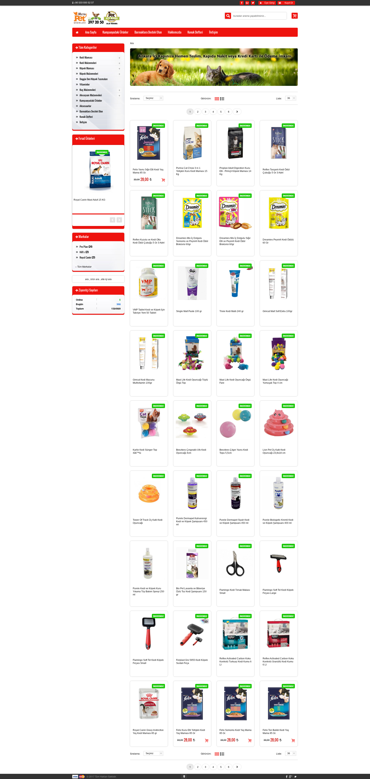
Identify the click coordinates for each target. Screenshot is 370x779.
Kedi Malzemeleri (88, 63)
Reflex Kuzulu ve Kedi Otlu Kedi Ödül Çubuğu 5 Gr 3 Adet (148, 241)
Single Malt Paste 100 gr (189, 311)
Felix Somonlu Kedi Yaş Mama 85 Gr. (235, 732)
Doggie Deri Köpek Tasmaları (94, 79)
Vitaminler (85, 84)
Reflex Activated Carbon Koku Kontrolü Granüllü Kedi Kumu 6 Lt (278, 661)
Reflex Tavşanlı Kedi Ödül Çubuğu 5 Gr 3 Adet (276, 171)
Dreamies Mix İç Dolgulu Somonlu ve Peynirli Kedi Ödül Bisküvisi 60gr (192, 241)
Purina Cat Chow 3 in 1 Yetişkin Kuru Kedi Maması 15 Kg (191, 171)
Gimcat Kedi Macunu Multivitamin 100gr (144, 381)
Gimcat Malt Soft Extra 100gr (277, 311)
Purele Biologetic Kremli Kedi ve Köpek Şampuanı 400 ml (278, 521)
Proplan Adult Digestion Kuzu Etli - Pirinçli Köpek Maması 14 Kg (235, 171)
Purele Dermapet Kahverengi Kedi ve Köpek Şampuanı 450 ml (191, 521)
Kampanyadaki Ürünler (91, 100)
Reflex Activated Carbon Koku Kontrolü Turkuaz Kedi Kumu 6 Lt (235, 661)
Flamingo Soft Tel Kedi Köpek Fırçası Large (278, 591)
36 (288, 98)
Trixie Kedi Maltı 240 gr (231, 311)
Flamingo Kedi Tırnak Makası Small (234, 591)
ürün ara (94, 279)
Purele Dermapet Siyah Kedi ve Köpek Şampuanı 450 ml (234, 521)
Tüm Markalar (84, 266)
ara (87, 279)
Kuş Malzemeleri (88, 90)
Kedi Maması (86, 57)
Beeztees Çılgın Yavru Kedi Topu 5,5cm (233, 451)
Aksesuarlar (85, 106)
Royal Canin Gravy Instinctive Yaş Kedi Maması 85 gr (148, 732)
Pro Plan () (86, 247)
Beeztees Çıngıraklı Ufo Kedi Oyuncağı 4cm (191, 451)
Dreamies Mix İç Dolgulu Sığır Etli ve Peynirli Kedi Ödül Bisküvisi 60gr (235, 241)
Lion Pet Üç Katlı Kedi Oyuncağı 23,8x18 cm (274, 451)
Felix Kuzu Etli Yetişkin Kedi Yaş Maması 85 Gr (190, 732)
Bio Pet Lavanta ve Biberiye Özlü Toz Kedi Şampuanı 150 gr (191, 591)
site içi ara (106, 279)
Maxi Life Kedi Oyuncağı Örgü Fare (235, 381)
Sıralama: (135, 98)
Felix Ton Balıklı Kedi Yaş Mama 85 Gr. (276, 732)
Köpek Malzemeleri (89, 73)
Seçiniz (149, 98)
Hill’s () (84, 252)
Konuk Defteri (86, 117)
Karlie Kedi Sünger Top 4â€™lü (145, 451)
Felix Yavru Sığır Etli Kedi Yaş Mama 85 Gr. (148, 171)
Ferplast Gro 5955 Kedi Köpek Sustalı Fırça (192, 661)
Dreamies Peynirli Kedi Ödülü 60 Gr (278, 241)
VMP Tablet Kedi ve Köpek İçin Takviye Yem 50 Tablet (149, 311)
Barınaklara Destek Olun (91, 111)
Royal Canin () (87, 257)
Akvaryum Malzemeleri (91, 95)
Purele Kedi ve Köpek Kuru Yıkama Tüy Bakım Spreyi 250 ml (148, 591)
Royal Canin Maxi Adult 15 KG (89, 199)
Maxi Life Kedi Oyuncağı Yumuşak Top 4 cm (275, 381)
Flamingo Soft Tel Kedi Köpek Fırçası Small (148, 661)
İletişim (83, 122)
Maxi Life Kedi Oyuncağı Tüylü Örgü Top (192, 381)
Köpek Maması (87, 68)
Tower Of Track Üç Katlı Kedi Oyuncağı (147, 521)
